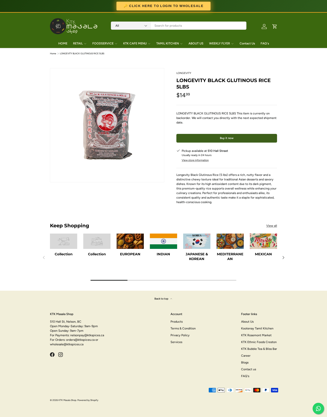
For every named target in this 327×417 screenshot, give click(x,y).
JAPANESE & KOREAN (197, 256)
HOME (62, 43)
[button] (275, 26)
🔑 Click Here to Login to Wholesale (163, 6)
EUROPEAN (130, 254)
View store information (195, 160)
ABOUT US (195, 43)
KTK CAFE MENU (135, 43)
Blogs (244, 362)
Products (177, 321)
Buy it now (227, 138)
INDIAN (163, 254)
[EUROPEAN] (130, 241)
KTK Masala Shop (67, 400)
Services (176, 342)
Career (246, 355)
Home (53, 53)
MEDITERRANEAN (230, 256)
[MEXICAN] (263, 241)
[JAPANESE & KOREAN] (196, 241)
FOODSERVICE (103, 43)
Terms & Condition (183, 328)
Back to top (161, 298)
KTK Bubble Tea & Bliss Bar (259, 349)
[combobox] (178, 26)
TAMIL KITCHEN (167, 43)
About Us (247, 321)
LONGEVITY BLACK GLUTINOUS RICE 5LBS (82, 53)
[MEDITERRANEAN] (230, 241)
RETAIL (78, 43)
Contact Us (247, 43)
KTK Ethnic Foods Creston (259, 342)
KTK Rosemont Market (256, 335)
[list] (107, 125)
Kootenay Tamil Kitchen (257, 328)
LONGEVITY (183, 73)
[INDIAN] (163, 241)
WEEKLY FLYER (219, 43)
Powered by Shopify (87, 400)
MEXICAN (263, 254)
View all (271, 226)
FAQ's (265, 43)
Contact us (248, 369)
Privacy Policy (180, 335)
